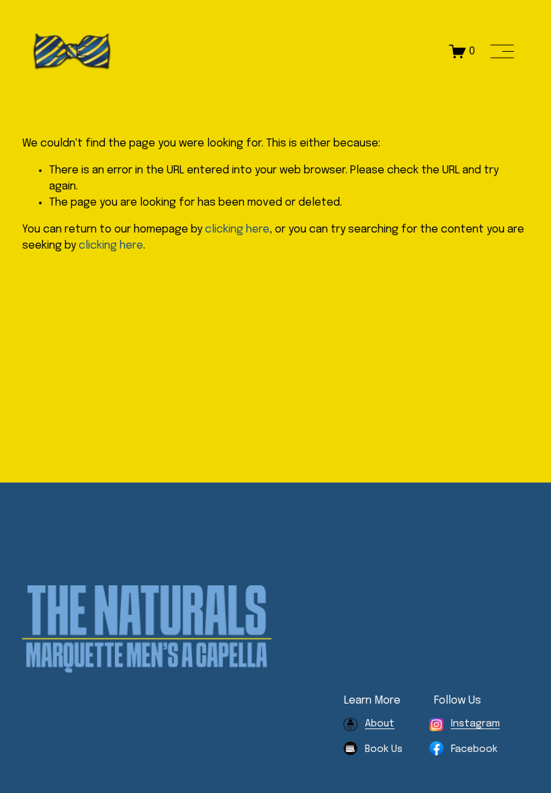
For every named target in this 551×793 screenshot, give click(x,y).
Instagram (475, 723)
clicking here (237, 229)
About (379, 723)
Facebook (474, 749)
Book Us (383, 749)
